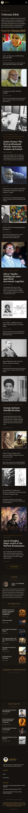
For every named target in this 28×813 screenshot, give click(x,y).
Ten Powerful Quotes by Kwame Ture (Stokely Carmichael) (8, 720)
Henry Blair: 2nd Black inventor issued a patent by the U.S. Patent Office (13, 324)
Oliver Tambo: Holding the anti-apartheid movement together (13, 278)
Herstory (18, 138)
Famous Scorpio (13, 270)
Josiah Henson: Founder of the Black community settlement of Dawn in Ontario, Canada (14, 190)
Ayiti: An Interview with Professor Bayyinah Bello (13, 57)
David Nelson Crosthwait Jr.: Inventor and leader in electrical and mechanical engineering (14, 492)
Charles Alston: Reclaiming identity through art (14, 228)
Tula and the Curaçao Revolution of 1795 (12, 789)
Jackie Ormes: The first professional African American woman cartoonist (12, 145)
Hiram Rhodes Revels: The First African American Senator (13, 362)
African (5, 270)
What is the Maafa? (7, 620)
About (4, 774)
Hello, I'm (18, 584)
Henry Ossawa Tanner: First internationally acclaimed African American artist (13, 455)
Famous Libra (19, 404)
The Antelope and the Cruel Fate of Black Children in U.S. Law (9, 640)
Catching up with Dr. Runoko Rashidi (12, 92)
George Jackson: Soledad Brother (11, 409)
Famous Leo (11, 138)
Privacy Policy (6, 777)
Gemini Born (6, 537)
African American (8, 134)
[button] (26, 2)
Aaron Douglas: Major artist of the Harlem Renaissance (13, 543)
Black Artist (15, 136)
